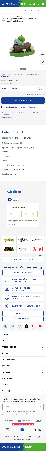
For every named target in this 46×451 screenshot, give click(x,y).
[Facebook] (5, 326)
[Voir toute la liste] (30, 4)
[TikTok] (26, 326)
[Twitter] (12, 326)
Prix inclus (36, 95)
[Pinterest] (33, 326)
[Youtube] (40, 326)
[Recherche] (38, 4)
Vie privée (17, 440)
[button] (23, 335)
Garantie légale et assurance (18, 437)
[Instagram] (19, 326)
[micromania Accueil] (16, 3)
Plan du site (26, 440)
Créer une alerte (24, 100)
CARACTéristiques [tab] (23, 138)
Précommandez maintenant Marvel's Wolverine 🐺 (23, 11)
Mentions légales (35, 437)
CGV (5, 437)
